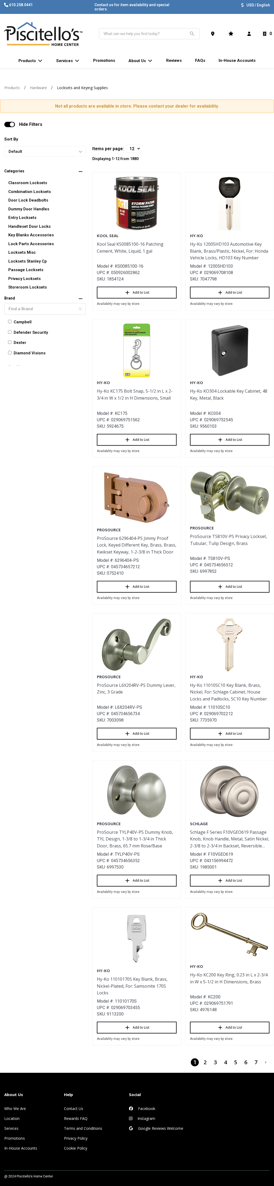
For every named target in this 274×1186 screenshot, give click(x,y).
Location (12, 1118)
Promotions (14, 1138)
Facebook (146, 1108)
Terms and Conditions (83, 1128)
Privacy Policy (75, 1138)
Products (12, 87)
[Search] (80, 309)
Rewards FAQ (75, 1118)
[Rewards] (232, 34)
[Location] (214, 34)
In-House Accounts (20, 1148)
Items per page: (108, 148)
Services (11, 1128)
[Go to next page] (266, 1062)
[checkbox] (9, 124)
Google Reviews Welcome (160, 1128)
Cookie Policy (75, 1148)
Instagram (145, 1118)
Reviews (174, 60)
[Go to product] (137, 203)
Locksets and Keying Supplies (82, 87)
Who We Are (15, 1108)
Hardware (38, 87)
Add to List (141, 292)
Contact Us (73, 1108)
